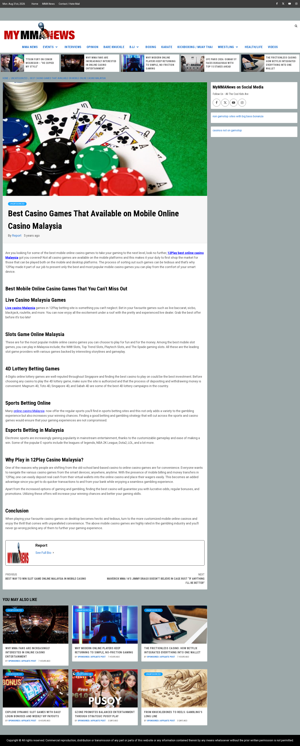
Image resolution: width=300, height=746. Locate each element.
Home (35, 3)
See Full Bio (43, 552)
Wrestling (226, 47)
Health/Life (254, 47)
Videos (273, 47)
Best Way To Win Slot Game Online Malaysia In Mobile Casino (45, 576)
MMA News (48, 3)
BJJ (132, 47)
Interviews (73, 47)
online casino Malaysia (29, 411)
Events (48, 47)
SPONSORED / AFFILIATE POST (22, 661)
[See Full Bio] (53, 552)
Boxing (150, 47)
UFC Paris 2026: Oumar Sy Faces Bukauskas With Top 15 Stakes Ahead (163, 63)
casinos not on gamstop (227, 130)
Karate (166, 47)
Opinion (92, 47)
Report (17, 235)
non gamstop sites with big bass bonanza (238, 116)
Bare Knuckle (113, 47)
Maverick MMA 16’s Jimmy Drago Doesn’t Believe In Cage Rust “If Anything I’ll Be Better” (155, 578)
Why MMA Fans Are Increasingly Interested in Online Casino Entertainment (27, 652)
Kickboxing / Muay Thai (195, 47)
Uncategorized (17, 204)
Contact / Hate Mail (69, 3)
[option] (32, 63)
